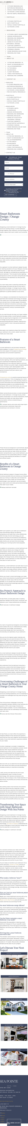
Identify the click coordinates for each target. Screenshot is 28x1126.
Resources (11, 30)
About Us (10, 58)
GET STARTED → (10, 194)
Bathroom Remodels (15, 8)
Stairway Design (13, 49)
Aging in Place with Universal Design (14, 42)
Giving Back (11, 70)
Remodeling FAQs (13, 53)
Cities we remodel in (15, 62)
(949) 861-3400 (5, 1087)
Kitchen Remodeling (15, 6)
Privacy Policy (6, 1110)
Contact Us (11, 79)
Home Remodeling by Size (16, 51)
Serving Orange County (6, 1101)
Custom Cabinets (14, 45)
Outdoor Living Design (16, 11)
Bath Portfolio (13, 23)
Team (8, 56)
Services (10, 2)
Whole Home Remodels (16, 10)
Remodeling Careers (15, 75)
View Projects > (14, 971)
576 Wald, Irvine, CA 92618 (10, 1092)
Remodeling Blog (14, 40)
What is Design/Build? (15, 64)
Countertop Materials (16, 47)
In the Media (12, 68)
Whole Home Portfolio (16, 25)
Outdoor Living (13, 26)
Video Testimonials (14, 73)
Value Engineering (14, 66)
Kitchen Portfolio (14, 21)
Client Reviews (13, 72)
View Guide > (14, 1067)
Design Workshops (14, 36)
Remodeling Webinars (15, 38)
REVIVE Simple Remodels (16, 13)
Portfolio (10, 17)
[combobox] (7, 173)
